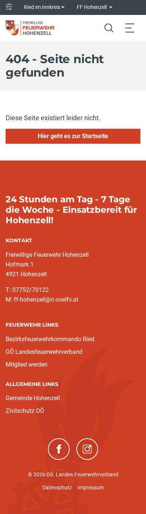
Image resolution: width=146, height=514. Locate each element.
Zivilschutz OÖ (25, 410)
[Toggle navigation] (129, 28)
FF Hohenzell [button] (92, 7)
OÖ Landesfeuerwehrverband (44, 351)
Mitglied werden (27, 364)
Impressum (90, 487)
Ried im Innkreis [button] (42, 7)
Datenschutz (57, 487)
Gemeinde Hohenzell (33, 398)
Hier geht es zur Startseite (73, 136)
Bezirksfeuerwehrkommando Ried (50, 339)
